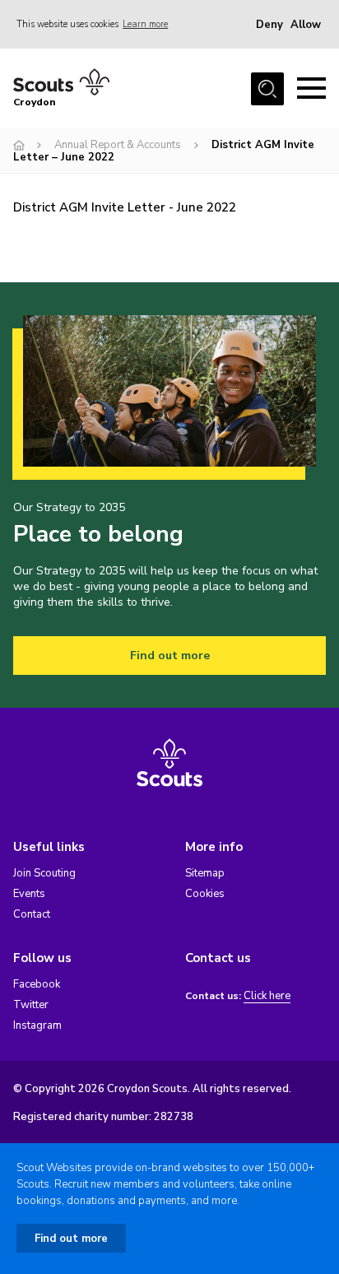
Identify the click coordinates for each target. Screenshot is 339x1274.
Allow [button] (305, 24)
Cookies (205, 893)
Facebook (36, 984)
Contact (31, 914)
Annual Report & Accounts (117, 144)
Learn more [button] (145, 24)
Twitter (31, 1004)
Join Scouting (44, 873)
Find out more (170, 655)
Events (29, 893)
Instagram (37, 1025)
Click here (267, 996)
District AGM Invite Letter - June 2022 (124, 207)
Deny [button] (269, 24)
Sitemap (205, 873)
